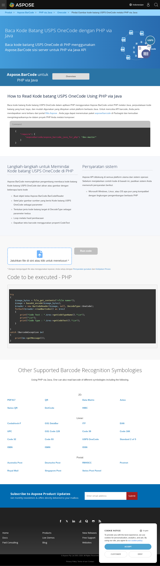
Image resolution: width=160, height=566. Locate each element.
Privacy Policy (71, 561)
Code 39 (86, 431)
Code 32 (11, 439)
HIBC (85, 408)
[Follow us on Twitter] (67, 521)
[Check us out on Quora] (87, 521)
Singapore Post (53, 470)
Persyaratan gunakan (82, 269)
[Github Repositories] (93, 521)
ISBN (9, 447)
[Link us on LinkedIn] (74, 521)
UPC (9, 431)
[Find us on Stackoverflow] (80, 521)
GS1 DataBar (51, 423)
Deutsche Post (52, 462)
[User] (148, 4)
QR (46, 400)
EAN (122, 423)
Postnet (124, 462)
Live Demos (48, 537)
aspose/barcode (103, 113)
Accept (128, 547)
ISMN (47, 447)
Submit (131, 495)
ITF (84, 423)
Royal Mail (12, 470)
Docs (5, 537)
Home (5, 532)
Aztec (123, 400)
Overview (71, 76)
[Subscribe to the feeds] (100, 521)
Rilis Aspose (51, 113)
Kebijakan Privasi (103, 269)
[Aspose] (22, 5)
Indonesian (138, 4)
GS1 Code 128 (52, 431)
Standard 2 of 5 (128, 439)
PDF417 (11, 400)
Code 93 (49, 439)
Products (46, 532)
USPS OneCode (90, 439)
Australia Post (14, 462)
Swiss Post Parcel (91, 470)
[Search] (156, 4)
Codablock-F (14, 423)
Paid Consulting (10, 542)
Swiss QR (12, 408)
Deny (140, 554)
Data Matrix (88, 400)
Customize (116, 554)
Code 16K (125, 431)
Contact (91, 561)
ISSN (84, 447)
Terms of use (83, 561)
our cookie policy (135, 540)
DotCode (49, 408)
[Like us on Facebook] (61, 521)
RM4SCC (87, 462)
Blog (44, 542)
